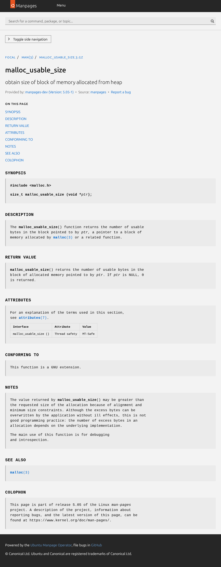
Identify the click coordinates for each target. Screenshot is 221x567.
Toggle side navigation (29, 39)
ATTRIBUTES (14, 132)
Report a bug (121, 92)
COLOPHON (14, 160)
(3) (63, 238)
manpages (98, 92)
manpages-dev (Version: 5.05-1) (49, 92)
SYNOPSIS (12, 112)
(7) (33, 318)
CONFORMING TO (19, 139)
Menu (61, 5)
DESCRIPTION (15, 119)
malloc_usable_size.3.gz (61, 57)
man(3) (27, 57)
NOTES (10, 146)
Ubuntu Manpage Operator (51, 545)
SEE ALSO (12, 153)
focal (10, 57)
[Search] (212, 21)
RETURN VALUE (17, 126)
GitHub (96, 545)
